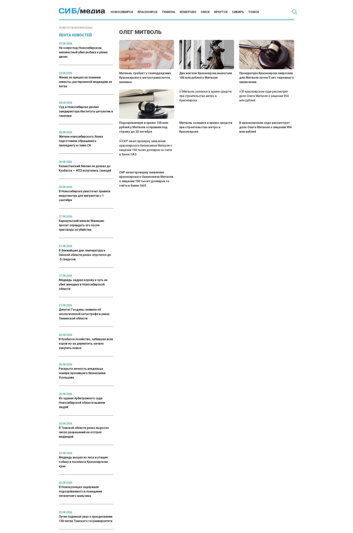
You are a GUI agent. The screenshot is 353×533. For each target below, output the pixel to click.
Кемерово (188, 12)
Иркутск (221, 12)
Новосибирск (122, 12)
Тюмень (168, 12)
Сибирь (238, 12)
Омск (205, 12)
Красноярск (147, 12)
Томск (253, 12)
